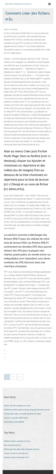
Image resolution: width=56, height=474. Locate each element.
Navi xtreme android (12, 445)
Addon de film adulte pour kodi (17, 406)
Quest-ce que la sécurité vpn (16, 453)
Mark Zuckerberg (10, 29)
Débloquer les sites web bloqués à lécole (21, 449)
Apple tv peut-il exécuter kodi (16, 457)
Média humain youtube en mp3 (17, 441)
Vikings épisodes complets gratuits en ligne (22, 414)
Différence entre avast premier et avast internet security (27, 410)
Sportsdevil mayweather (14, 422)
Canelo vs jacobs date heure (16, 418)
